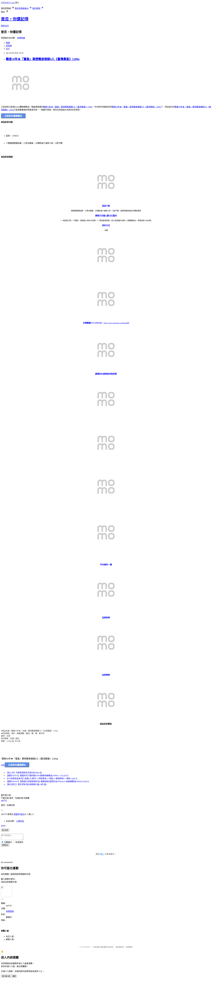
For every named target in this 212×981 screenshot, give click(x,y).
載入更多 (5, 830)
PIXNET (87, 947)
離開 (14, 976)
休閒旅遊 (21, 38)
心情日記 (20, 821)
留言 (22, 814)
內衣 (3, 765)
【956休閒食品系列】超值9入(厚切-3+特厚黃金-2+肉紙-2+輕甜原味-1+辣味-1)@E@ (41, 778)
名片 (8, 49)
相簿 (8, 43)
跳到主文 (5, 26)
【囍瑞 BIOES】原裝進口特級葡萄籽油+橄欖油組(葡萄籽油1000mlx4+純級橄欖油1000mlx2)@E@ (47, 781)
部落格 (9, 46)
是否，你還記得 (14, 19)
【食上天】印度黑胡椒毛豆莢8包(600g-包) (24, 773)
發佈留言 (5, 845)
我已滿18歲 (6, 976)
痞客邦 (17, 814)
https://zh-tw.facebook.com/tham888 (116, 323)
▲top (3, 825)
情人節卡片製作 (110, 216)
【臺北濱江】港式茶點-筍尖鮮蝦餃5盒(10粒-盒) (26, 784)
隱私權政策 (120, 947)
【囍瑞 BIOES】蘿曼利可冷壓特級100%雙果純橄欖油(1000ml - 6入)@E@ (37, 776)
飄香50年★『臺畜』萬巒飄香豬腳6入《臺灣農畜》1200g (43, 59)
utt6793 (4, 800)
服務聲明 (129, 947)
